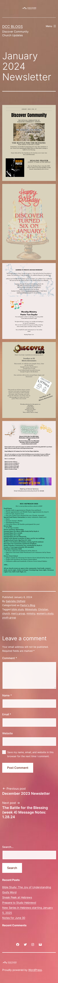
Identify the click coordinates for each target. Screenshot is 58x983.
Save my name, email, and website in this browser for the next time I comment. (30, 754)
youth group (9, 617)
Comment (9, 658)
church (6, 613)
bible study (17, 609)
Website (7, 733)
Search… (8, 846)
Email (6, 714)
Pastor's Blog (27, 605)
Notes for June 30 (13, 917)
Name (7, 695)
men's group (18, 613)
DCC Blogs (12, 26)
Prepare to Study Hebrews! (19, 902)
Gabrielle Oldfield (15, 601)
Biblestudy (31, 609)
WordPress (35, 970)
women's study (45, 613)
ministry (30, 613)
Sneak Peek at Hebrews (17, 897)
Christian (43, 609)
